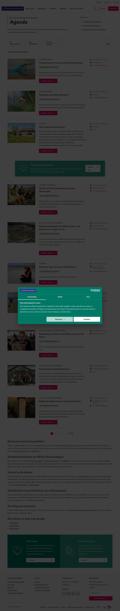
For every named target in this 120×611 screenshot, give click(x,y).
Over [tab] (88, 297)
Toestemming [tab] (31, 297)
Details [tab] (60, 297)
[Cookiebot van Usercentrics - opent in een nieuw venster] (92, 290)
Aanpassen (58, 319)
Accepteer (87, 319)
